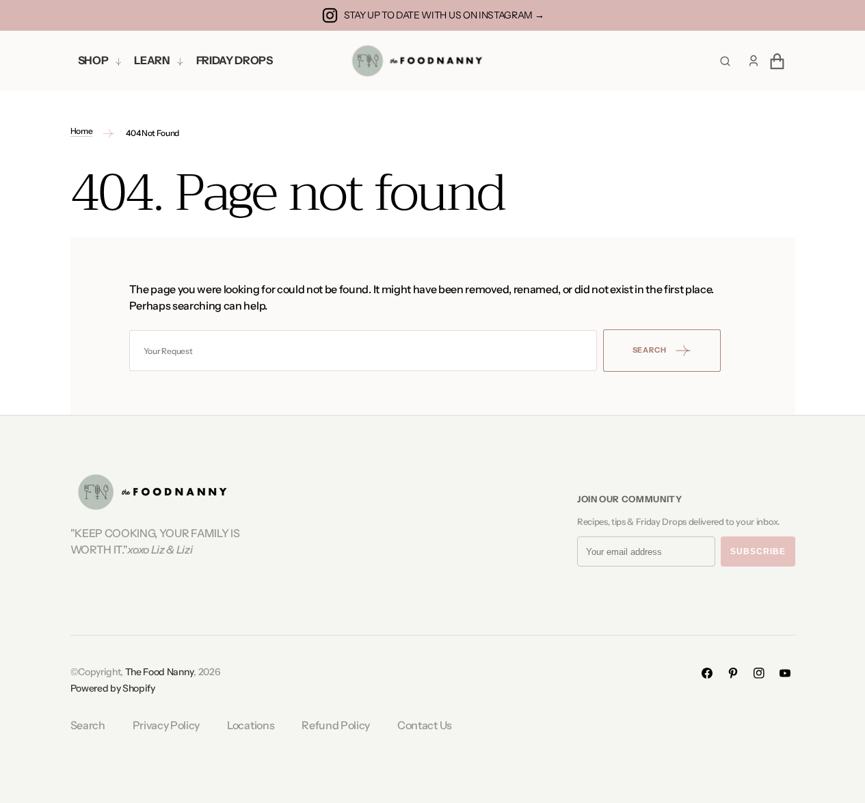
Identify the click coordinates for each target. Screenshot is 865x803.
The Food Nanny (159, 672)
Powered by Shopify (112, 688)
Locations (250, 725)
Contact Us (424, 725)
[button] (753, 61)
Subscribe (758, 551)
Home (81, 131)
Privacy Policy (166, 725)
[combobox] (363, 350)
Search (87, 725)
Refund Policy (336, 725)
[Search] (725, 61)
